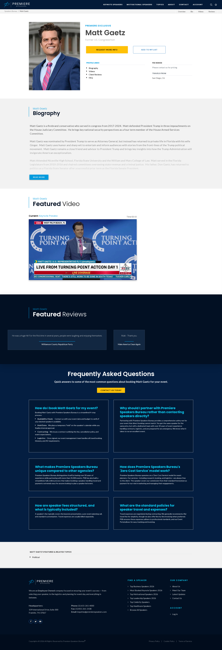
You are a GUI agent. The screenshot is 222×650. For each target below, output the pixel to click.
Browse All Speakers (138, 610)
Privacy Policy (154, 641)
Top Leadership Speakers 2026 (143, 598)
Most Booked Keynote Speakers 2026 (146, 590)
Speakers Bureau (10, 11)
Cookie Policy (169, 641)
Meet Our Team (179, 590)
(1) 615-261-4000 (86, 605)
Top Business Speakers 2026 (142, 586)
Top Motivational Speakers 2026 (144, 594)
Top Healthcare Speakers (140, 606)
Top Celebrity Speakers (140, 602)
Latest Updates (178, 594)
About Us (176, 586)
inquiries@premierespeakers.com (92, 612)
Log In (175, 614)
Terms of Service (185, 641)
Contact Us (177, 598)
